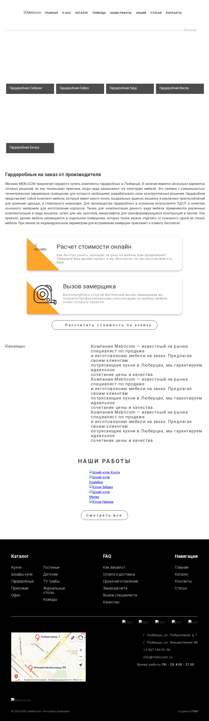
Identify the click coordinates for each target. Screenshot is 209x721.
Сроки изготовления (120, 581)
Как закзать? (114, 567)
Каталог (81, 12)
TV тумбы (51, 581)
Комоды (50, 599)
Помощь (99, 12)
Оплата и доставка (119, 574)
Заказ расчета (115, 588)
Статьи (156, 12)
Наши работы (121, 12)
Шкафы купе (22, 574)
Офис (15, 595)
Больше (190, 30)
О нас (66, 12)
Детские (50, 574)
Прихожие (20, 588)
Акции (141, 12)
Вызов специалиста (120, 595)
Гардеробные (22, 581)
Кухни (16, 567)
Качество (111, 602)
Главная (51, 12)
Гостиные (51, 567)
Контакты (174, 12)
